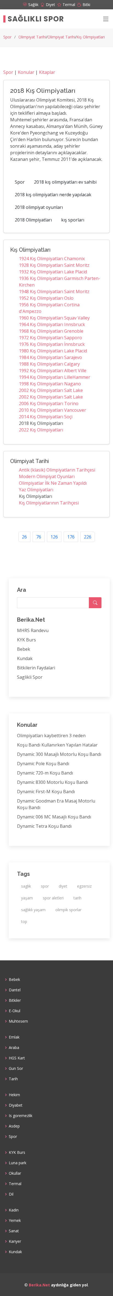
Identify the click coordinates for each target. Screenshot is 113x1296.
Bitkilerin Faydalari (36, 668)
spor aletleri (53, 898)
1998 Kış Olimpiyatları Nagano (50, 384)
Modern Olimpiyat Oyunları (47, 476)
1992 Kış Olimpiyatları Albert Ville (52, 371)
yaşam (27, 898)
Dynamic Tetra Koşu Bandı (44, 826)
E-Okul (14, 1011)
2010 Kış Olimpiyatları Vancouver (52, 410)
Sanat (14, 1231)
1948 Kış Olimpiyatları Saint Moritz (54, 291)
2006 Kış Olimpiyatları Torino (48, 403)
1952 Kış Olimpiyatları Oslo (46, 298)
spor (45, 886)
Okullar (15, 1173)
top (24, 921)
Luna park (17, 1163)
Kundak (25, 658)
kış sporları (72, 220)
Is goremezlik (20, 1116)
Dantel (15, 990)
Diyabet (15, 1105)
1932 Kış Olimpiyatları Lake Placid (53, 272)
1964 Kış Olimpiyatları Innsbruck (52, 324)
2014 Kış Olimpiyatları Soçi (45, 417)
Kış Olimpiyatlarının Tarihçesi (49, 503)
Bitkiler (15, 1000)
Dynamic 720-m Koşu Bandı (45, 773)
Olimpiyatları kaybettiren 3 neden (51, 736)
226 (87, 537)
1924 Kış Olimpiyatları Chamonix (52, 259)
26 (24, 537)
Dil (11, 1194)
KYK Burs (26, 640)
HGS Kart (17, 1058)
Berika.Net (39, 1284)
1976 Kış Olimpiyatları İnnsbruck (52, 344)
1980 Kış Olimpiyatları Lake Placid (53, 351)
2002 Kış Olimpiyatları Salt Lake (51, 390)
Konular (26, 72)
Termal (15, 1184)
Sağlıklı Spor (36, 19)
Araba (14, 1048)
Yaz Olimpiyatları (36, 490)
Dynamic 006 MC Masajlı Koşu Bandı (54, 817)
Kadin (14, 1210)
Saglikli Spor (30, 677)
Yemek (15, 1220)
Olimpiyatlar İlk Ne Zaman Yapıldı (53, 483)
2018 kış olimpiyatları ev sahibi (65, 182)
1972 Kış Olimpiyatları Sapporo (50, 338)
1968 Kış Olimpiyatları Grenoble (51, 331)
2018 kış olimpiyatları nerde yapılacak (53, 195)
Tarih (13, 1079)
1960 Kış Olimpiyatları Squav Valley (54, 318)
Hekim (14, 1095)
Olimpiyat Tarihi (32, 37)
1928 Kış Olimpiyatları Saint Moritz (54, 265)
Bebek (23, 649)
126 (54, 537)
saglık (26, 886)
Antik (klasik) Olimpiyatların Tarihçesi (57, 470)
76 (38, 537)
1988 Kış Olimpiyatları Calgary (49, 364)
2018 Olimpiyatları (33, 220)
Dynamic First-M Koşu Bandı (46, 792)
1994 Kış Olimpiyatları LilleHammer (54, 377)
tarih (77, 898)
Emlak (14, 1037)
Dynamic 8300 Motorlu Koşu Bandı (52, 782)
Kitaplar (47, 72)
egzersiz (84, 886)
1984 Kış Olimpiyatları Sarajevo (50, 357)
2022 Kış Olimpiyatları (41, 430)
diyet (63, 886)
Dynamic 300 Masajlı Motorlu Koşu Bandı (59, 754)
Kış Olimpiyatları (91, 37)
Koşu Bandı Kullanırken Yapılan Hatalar (57, 745)
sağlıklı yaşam (33, 909)
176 (71, 537)
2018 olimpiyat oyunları (39, 207)
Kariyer (15, 1241)
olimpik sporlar (68, 909)
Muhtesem (18, 1021)
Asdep (14, 1126)
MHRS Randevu (33, 630)
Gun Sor (16, 1068)
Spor (7, 37)
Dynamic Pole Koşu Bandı (43, 764)
